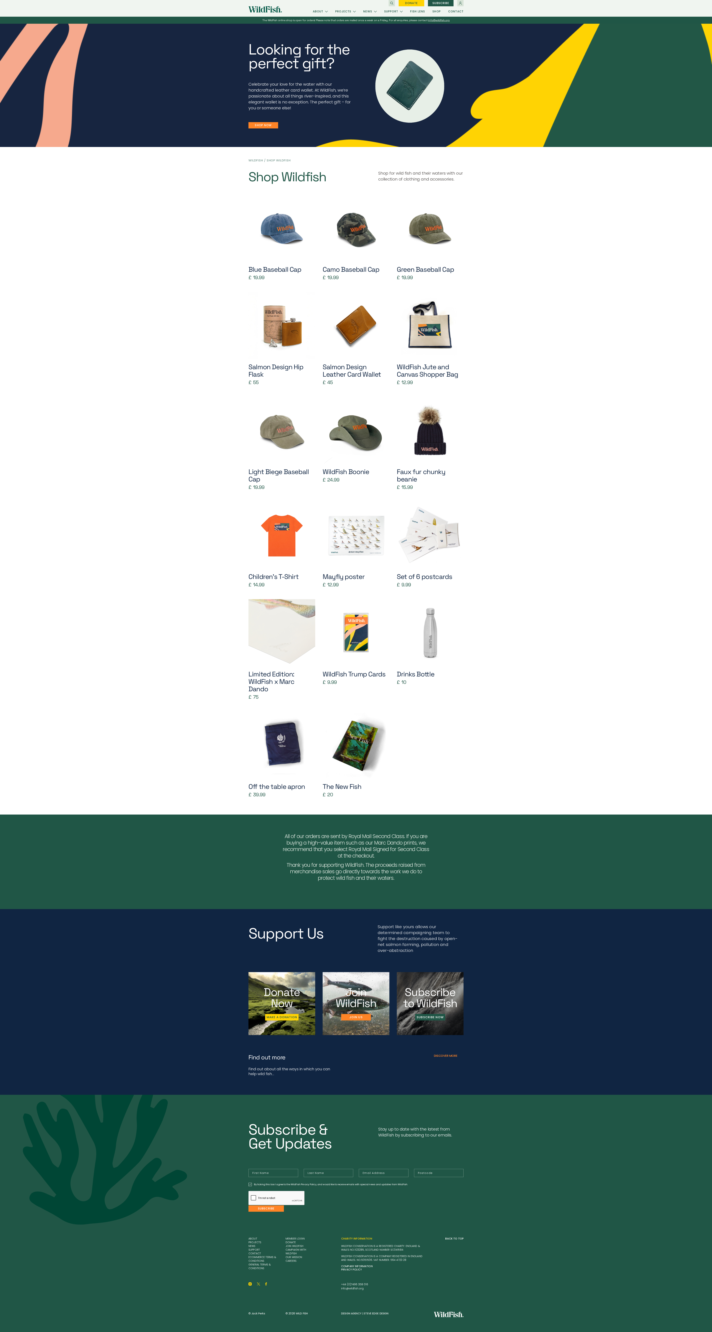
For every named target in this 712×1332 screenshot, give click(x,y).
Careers (291, 1261)
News (367, 11)
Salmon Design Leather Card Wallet (352, 371)
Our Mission (294, 1257)
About (318, 11)
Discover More (445, 1056)
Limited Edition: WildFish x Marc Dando (271, 682)
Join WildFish (294, 1246)
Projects (343, 11)
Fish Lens (417, 11)
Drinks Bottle (415, 675)
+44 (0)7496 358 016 (354, 1284)
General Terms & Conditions (259, 1266)
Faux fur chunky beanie (421, 476)
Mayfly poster (344, 577)
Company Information (357, 1266)
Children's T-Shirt (273, 577)
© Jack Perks (256, 1313)
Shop (436, 11)
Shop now (263, 125)
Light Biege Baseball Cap (278, 476)
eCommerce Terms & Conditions (262, 1259)
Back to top (454, 1238)
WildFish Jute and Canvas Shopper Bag (427, 371)
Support (391, 11)
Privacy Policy (351, 1269)
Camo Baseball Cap (351, 270)
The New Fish (342, 787)
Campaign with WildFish (296, 1251)
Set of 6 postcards (424, 577)
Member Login (295, 1238)
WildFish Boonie (346, 472)
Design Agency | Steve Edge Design (365, 1313)
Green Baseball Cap (425, 270)
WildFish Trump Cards (354, 675)
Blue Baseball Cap (274, 270)
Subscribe (440, 3)
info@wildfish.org (352, 1288)
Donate (411, 3)
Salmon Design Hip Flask (275, 371)
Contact (456, 11)
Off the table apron (276, 787)
